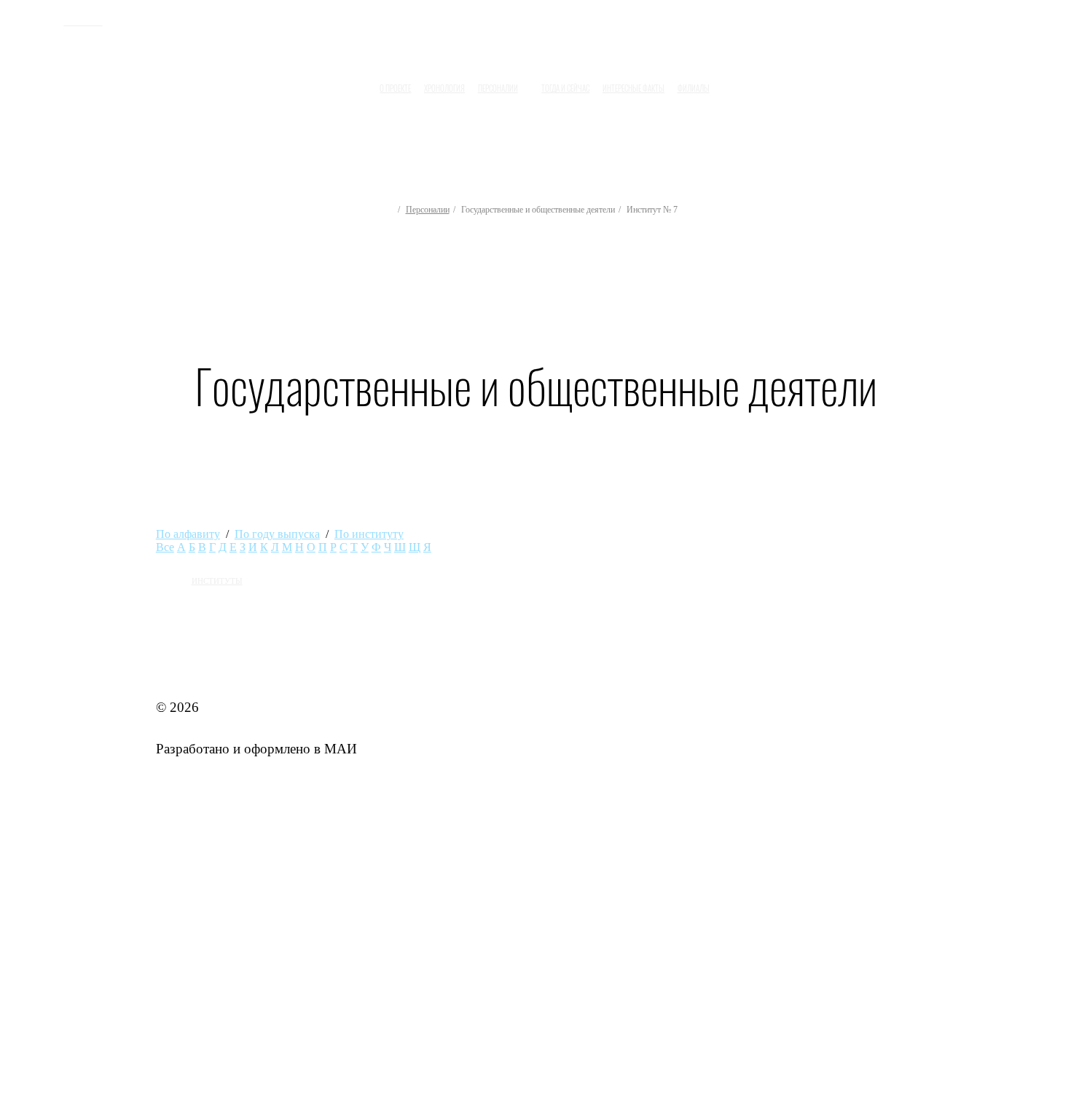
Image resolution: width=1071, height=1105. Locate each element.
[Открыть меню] (729, 83)
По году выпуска (277, 534)
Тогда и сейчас (565, 88)
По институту (369, 534)
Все (165, 547)
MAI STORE (194, 665)
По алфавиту (188, 534)
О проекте (395, 88)
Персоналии (428, 210)
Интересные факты (633, 88)
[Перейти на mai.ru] (38, 19)
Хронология (444, 88)
